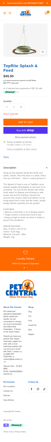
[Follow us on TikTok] (44, 389)
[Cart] (46, 13)
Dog (30, 312)
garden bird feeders (20, 187)
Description (9, 167)
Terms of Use (8, 432)
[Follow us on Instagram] (38, 389)
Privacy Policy (20, 432)
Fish (30, 321)
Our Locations (9, 386)
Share (6, 157)
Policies (6, 395)
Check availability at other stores (22, 149)
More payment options (25, 137)
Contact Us (8, 391)
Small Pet (32, 325)
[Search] (10, 13)
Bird (30, 330)
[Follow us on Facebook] (31, 389)
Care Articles (8, 400)
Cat (29, 316)
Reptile (31, 334)
